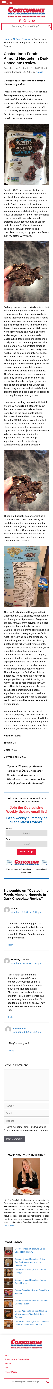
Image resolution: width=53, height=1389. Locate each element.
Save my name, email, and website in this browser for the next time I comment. (28, 1129)
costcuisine (19, 1028)
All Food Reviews (22, 39)
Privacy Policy (10, 1372)
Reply (10, 945)
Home (7, 39)
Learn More (9, 1225)
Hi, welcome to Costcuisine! (16, 1359)
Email (8, 839)
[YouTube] (33, 20)
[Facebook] (20, 20)
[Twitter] (29, 20)
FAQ (6, 1368)
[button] (4, 3)
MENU (10, 3)
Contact (7, 1363)
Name (9, 828)
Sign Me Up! (26, 851)
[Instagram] (25, 20)
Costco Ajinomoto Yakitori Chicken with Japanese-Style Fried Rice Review (31, 1314)
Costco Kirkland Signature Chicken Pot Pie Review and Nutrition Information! (31, 1262)
